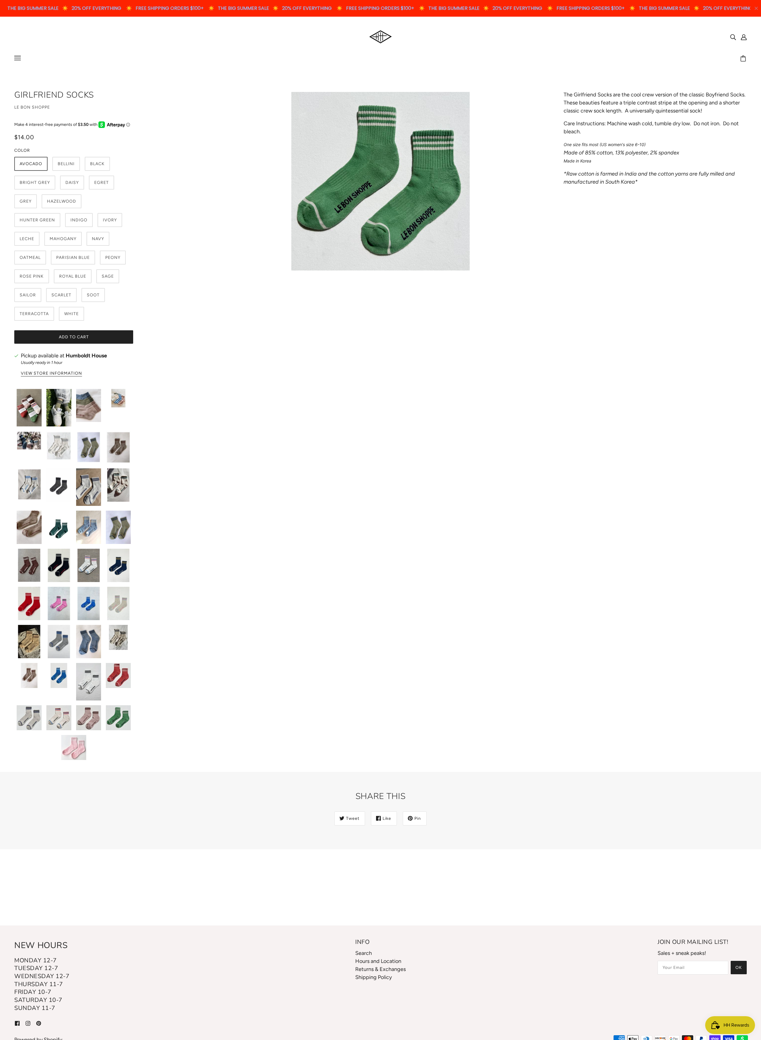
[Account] (743, 36)
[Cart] (744, 59)
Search (363, 953)
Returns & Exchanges (380, 969)
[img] (733, 36)
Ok (738, 967)
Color (22, 150)
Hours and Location (378, 961)
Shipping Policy (373, 977)
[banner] (381, 36)
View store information (51, 373)
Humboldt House (86, 355)
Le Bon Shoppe (32, 107)
